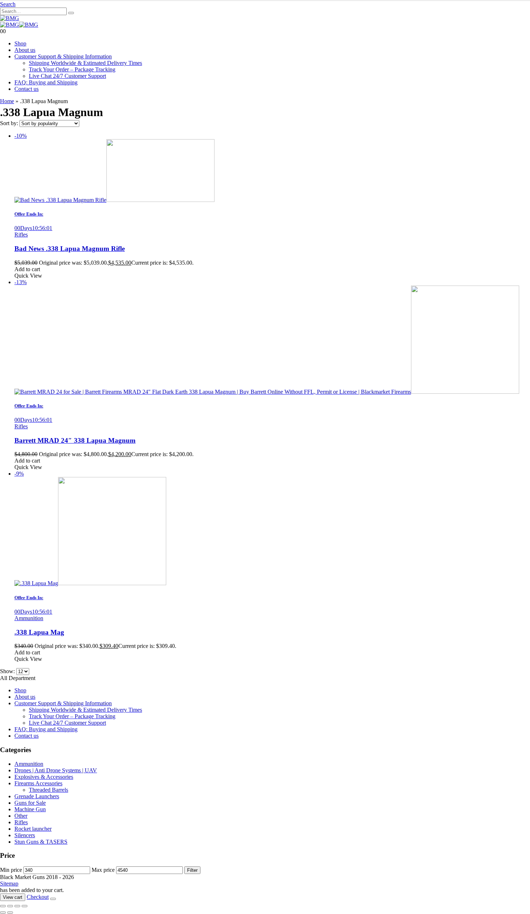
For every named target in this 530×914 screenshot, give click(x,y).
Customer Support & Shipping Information (63, 56)
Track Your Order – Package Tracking (72, 69)
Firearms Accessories (38, 783)
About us (24, 50)
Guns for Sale (30, 803)
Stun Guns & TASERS (40, 842)
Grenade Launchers (36, 796)
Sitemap (9, 883)
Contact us (26, 89)
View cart (12, 897)
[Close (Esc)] (24, 906)
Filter (192, 870)
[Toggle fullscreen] (10, 906)
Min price (11, 870)
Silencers (24, 835)
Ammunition (28, 618)
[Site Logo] (9, 18)
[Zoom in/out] (3, 906)
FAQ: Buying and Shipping (46, 82)
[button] (8, 4)
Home (7, 101)
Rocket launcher (33, 829)
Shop (20, 43)
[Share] (17, 906)
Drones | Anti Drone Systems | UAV (55, 770)
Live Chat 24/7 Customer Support (67, 76)
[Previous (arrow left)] (3, 912)
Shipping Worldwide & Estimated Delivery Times (85, 63)
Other (20, 816)
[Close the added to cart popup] (53, 899)
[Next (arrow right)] (10, 912)
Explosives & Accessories (43, 777)
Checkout (38, 897)
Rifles (21, 234)
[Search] (71, 13)
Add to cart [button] (27, 269)
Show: (8, 671)
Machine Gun (30, 809)
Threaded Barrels (48, 790)
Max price (103, 870)
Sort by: (9, 123)
